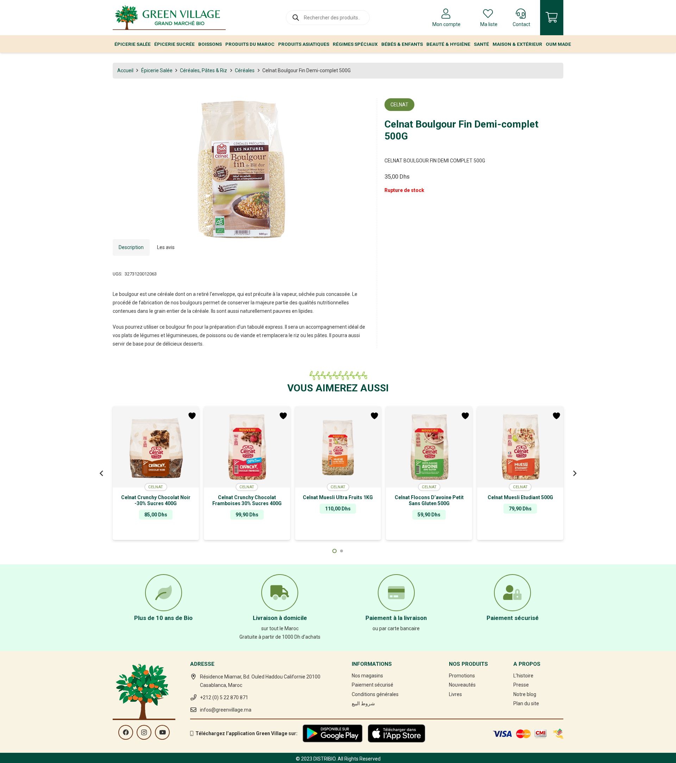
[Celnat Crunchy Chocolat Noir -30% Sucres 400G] (156, 447)
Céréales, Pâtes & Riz (203, 70)
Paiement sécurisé (372, 685)
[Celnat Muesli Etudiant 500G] (520, 447)
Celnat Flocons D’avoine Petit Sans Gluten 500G (429, 500)
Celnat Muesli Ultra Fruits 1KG (338, 497)
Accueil (125, 70)
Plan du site (526, 703)
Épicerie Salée (157, 70)
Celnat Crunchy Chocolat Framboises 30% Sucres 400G (247, 500)
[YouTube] (162, 732)
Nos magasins (367, 675)
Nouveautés (462, 685)
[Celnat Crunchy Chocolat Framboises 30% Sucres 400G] (247, 447)
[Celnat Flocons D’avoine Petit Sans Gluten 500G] (429, 447)
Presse (521, 685)
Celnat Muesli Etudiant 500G (520, 497)
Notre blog (524, 694)
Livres (455, 694)
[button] (359, 108)
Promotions (462, 675)
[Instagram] (144, 732)
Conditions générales (375, 694)
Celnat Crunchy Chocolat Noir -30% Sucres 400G (155, 500)
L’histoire (523, 675)
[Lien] (169, 17)
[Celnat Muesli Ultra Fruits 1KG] (338, 447)
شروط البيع (363, 703)
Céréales (245, 70)
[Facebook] (125, 732)
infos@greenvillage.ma (225, 710)
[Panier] (551, 17)
